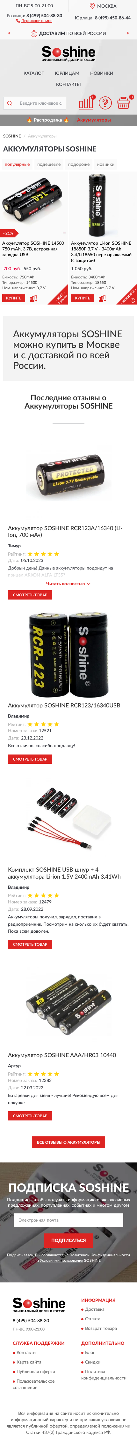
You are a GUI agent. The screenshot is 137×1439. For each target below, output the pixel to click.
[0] (123, 102)
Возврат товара (101, 1329)
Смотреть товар (30, 595)
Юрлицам (67, 73)
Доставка (95, 1310)
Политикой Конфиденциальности (99, 1255)
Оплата (92, 1319)
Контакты (68, 84)
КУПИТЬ (13, 298)
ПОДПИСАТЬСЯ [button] (68, 1241)
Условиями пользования (61, 1260)
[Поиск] (9, 103)
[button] (34, 20)
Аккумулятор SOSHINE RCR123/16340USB (64, 706)
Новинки (101, 73)
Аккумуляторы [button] (94, 120)
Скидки (92, 1362)
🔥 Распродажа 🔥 (47, 120)
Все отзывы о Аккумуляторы (68, 1142)
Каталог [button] (34, 73)
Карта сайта (29, 1362)
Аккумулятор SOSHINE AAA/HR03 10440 (62, 1055)
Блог (90, 1353)
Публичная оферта (36, 1372)
